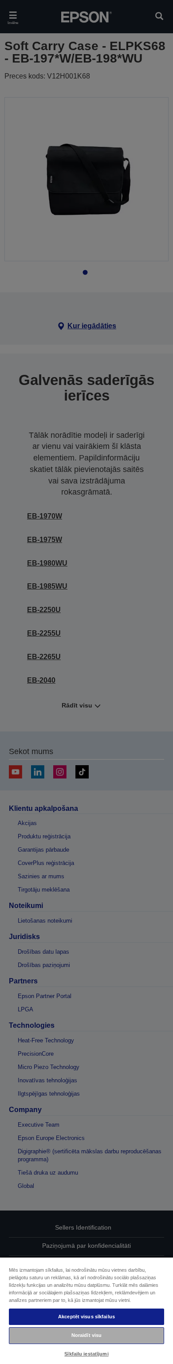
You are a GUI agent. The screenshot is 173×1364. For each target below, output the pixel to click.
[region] (86, 1310)
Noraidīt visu (86, 1335)
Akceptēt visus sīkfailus (86, 1316)
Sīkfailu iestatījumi (86, 1353)
